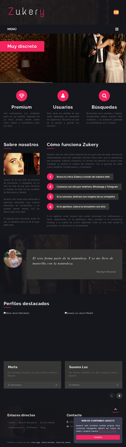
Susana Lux (78, 367)
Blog (43, 427)
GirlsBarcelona (16, 427)
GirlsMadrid (31, 427)
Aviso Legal (35, 442)
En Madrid (74, 385)
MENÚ (12, 29)
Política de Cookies (108, 431)
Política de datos (48, 442)
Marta (12, 367)
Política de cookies (63, 442)
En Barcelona (15, 385)
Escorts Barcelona (28, 422)
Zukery (12, 422)
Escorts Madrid (47, 422)
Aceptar (98, 437)
